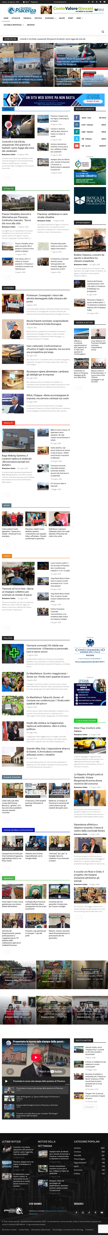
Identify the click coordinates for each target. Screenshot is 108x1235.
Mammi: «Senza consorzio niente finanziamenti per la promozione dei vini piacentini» (59, 934)
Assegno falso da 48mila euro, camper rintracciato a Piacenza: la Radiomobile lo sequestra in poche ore (60, 165)
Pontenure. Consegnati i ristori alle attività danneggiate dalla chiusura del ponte (47, 298)
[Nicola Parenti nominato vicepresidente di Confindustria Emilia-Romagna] (13, 329)
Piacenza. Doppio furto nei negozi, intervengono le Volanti (60, 118)
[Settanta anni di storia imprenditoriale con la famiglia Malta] (36, 843)
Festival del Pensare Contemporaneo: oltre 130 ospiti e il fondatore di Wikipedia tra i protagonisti (96, 286)
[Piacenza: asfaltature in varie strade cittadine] (53, 202)
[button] (102, 31)
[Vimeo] (100, 2)
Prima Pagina (8, 73)
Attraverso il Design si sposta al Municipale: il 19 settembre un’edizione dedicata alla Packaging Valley (96, 305)
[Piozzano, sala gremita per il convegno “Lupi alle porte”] (36, 920)
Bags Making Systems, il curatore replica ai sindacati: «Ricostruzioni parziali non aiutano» (17, 460)
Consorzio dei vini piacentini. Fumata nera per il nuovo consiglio (58, 904)
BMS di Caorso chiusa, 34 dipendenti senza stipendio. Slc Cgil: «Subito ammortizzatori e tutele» (60, 435)
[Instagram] (92, 2)
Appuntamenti (90, 73)
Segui (104, 125)
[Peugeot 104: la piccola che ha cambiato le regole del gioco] (79, 1095)
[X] (96, 2)
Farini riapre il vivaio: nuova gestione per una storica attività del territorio (12, 904)
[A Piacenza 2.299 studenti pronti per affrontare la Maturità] (36, 790)
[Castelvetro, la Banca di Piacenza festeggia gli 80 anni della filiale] (81, 363)
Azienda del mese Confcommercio (9, 848)
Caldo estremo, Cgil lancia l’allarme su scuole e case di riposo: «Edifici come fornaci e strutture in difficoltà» (60, 453)
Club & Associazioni (81, 752)
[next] (103, 39)
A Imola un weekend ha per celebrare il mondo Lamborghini (95, 1064)
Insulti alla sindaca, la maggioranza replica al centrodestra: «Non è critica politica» (46, 726)
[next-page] (8, 178)
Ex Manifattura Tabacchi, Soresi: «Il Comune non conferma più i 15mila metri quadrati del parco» (48, 700)
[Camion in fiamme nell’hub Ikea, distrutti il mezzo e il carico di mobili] (43, 132)
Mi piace (102, 118)
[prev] (99, 39)
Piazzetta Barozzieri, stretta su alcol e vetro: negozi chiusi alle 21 (59, 246)
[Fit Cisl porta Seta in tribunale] (43, 486)
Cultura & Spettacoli (18, 968)
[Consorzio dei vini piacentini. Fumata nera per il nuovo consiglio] (59, 891)
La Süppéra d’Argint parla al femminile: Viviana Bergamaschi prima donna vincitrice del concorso (88, 779)
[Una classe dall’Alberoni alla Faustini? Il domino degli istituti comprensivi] (67, 77)
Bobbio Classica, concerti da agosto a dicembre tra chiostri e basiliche (89, 257)
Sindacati (6, 451)
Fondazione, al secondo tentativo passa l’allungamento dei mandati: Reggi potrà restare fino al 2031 (60, 264)
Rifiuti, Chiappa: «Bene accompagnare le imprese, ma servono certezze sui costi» (48, 397)
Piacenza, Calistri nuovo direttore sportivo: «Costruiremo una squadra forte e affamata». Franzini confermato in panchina (35, 534)
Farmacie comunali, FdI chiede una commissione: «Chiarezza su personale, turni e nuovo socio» (47, 648)
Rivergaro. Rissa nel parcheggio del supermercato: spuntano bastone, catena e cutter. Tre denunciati (58, 1185)
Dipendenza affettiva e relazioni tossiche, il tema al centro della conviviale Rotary (89, 827)
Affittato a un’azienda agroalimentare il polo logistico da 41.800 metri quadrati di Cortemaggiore (80, 347)
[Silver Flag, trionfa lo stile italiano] (90, 745)
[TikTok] (89, 1212)
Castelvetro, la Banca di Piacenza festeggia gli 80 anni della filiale (81, 374)
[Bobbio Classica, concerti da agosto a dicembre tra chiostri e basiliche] (90, 239)
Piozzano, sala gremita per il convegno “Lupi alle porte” (35, 933)
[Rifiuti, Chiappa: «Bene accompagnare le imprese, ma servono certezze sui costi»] (13, 403)
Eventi (5, 584)
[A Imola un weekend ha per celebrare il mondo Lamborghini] (79, 1064)
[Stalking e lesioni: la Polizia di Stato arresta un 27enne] (90, 974)
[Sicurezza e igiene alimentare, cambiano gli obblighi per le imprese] (13, 380)
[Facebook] (88, 2)
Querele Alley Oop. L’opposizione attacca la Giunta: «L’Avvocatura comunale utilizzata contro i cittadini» (48, 751)
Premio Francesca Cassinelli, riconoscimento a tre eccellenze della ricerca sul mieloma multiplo (59, 614)
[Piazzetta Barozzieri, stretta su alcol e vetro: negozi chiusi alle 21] (43, 246)
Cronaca (61, 55)
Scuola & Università (9, 797)
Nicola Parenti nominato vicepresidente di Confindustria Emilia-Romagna (47, 322)
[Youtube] (104, 2)
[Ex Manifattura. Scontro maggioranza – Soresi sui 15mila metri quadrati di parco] (13, 681)
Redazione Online (8, 154)
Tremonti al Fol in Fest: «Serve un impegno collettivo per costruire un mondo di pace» (17, 591)
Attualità (6, 209)
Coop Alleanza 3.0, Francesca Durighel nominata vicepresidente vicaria (98, 345)
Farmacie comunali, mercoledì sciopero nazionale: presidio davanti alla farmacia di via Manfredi (60, 471)
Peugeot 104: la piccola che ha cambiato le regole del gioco (95, 1096)
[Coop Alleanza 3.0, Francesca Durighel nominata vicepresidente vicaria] (98, 333)
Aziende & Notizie (81, 338)
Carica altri (89, 1107)
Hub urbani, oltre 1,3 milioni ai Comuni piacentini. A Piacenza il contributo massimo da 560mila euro (24, 264)
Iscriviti (102, 146)
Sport (4, 525)
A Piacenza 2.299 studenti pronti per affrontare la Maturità (35, 803)
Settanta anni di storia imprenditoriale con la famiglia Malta (34, 856)
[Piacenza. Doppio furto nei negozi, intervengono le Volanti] (43, 119)
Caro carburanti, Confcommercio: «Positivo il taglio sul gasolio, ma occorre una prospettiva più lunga (48, 349)
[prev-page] (3, 178)
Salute (17, 1002)
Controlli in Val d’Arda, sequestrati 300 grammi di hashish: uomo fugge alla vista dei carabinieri (18, 146)
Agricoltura (6, 898)
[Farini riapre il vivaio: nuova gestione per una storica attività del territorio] (12, 891)
